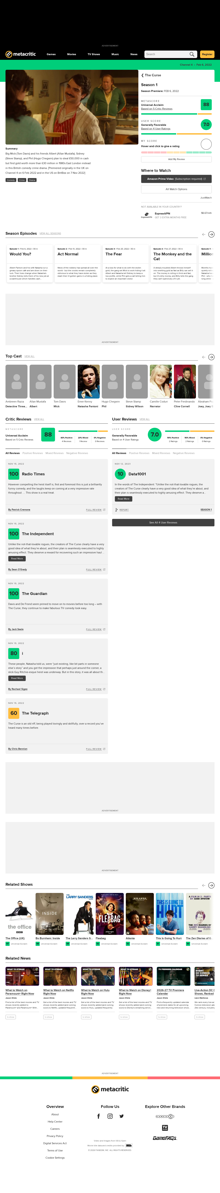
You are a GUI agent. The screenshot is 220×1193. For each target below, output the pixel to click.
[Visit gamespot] (165, 1118)
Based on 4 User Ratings (155, 128)
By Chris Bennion (17, 748)
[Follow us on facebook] (99, 1118)
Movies (71, 54)
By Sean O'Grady (17, 569)
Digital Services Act (55, 1143)
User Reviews (124, 419)
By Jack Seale (16, 629)
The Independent (31, 534)
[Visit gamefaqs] (165, 1139)
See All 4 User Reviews (163, 522)
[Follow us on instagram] (110, 1118)
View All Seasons (50, 233)
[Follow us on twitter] (122, 1118)
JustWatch (206, 197)
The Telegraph (29, 713)
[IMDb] (129, 1145)
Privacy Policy (55, 1136)
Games (51, 54)
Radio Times (27, 474)
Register (207, 54)
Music (115, 54)
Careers (55, 1129)
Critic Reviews (18, 419)
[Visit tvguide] (165, 1130)
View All (29, 356)
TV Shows (94, 54)
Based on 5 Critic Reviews (156, 109)
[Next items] (211, 234)
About (55, 1114)
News (134, 54)
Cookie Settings (55, 1157)
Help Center (55, 1121)
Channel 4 (186, 65)
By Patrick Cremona (19, 509)
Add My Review (176, 159)
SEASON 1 (206, 509)
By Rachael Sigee (18, 689)
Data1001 (132, 474)
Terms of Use (55, 1150)
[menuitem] (51, 54)
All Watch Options (176, 189)
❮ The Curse (151, 75)
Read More (17, 558)
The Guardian (28, 593)
